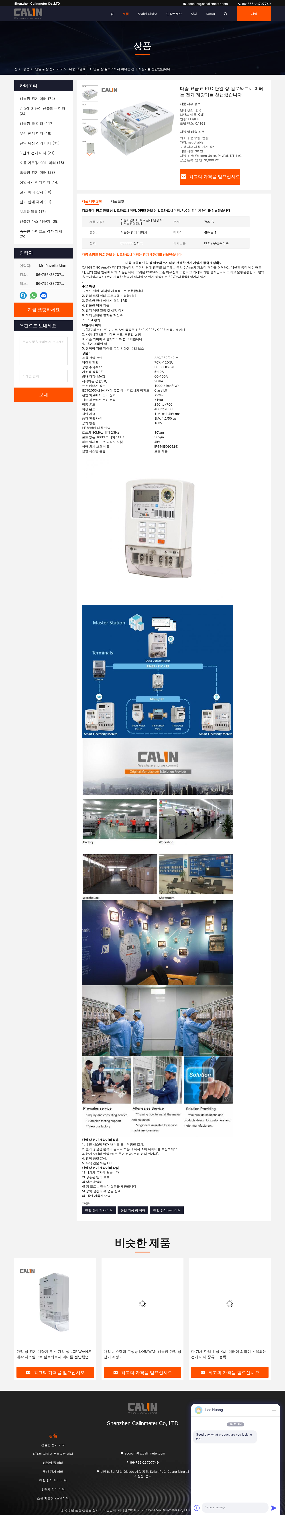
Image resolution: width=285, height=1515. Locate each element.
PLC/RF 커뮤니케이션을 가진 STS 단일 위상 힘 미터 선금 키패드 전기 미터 (229, 1354)
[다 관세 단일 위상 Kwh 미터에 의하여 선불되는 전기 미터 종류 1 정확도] (142, 1303)
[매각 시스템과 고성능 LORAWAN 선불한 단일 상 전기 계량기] (55, 1303)
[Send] (273, 1508)
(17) (33, 211)
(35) (40, 143)
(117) (37, 123)
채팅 (254, 14)
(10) (35, 192)
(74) (37, 98)
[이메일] (44, 295)
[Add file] (197, 1508)
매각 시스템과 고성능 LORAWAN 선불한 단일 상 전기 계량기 (55, 1354)
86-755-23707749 (256, 4)
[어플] (33, 295)
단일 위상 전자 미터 (99, 1210)
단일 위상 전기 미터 (49, 69)
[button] (90, 154)
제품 (126, 14)
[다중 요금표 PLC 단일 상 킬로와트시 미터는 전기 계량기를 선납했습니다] (137, 122)
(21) (37, 153)
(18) (35, 133)
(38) (39, 221)
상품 (26, 69)
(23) (37, 172)
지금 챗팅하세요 (44, 309)
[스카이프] (23, 295)
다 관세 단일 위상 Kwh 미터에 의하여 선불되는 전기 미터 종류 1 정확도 (141, 1354)
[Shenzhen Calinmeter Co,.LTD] (28, 13)
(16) (42, 162)
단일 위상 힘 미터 (133, 1210)
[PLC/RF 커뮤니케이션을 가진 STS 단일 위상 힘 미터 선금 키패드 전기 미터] (230, 1303)
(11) (35, 202)
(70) (41, 234)
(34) (42, 111)
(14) (39, 182)
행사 (194, 14)
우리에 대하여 (147, 14)
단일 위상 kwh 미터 (167, 1210)
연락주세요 (174, 14)
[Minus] (274, 1410)
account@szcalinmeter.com (208, 4)
